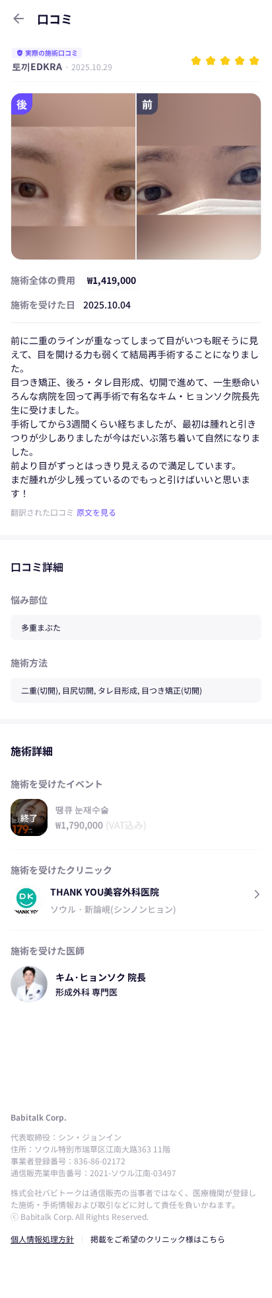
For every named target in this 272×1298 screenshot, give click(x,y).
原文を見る (96, 512)
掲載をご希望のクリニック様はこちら (157, 1238)
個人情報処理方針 (42, 1238)
